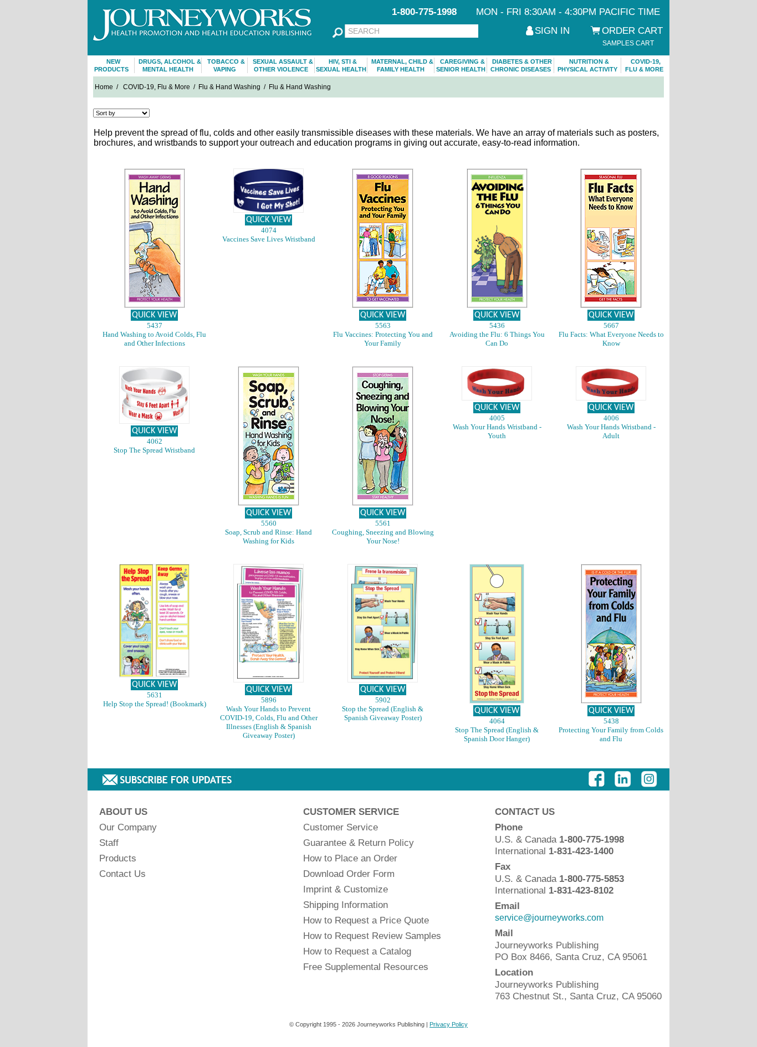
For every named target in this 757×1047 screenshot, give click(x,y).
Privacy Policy (448, 1024)
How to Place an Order (350, 858)
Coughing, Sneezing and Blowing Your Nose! (383, 536)
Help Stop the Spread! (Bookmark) (154, 704)
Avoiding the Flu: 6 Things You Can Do (497, 338)
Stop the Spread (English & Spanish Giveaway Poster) (382, 713)
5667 (611, 325)
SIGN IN (552, 30)
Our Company (128, 827)
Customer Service (340, 827)
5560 (269, 523)
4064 (497, 721)
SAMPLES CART (628, 43)
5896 (269, 700)
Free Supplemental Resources (365, 967)
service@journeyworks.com (549, 917)
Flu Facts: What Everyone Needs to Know (611, 338)
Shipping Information (345, 905)
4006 (611, 418)
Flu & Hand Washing (229, 87)
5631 (154, 695)
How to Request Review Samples (372, 936)
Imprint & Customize (345, 889)
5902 (383, 700)
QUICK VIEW (154, 315)
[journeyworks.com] (204, 45)
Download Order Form (349, 874)
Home (104, 87)
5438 (611, 721)
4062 (154, 441)
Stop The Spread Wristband (154, 450)
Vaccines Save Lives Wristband (268, 239)
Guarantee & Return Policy (358, 843)
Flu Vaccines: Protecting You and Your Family (383, 338)
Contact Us (122, 874)
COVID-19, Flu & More (156, 87)
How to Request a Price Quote (366, 920)
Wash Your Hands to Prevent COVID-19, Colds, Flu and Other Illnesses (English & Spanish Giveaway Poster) (269, 722)
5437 (154, 325)
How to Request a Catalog (357, 951)
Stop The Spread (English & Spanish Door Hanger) (497, 734)
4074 (269, 230)
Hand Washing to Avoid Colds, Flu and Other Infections (154, 338)
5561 (383, 523)
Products (117, 858)
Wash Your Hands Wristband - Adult (611, 431)
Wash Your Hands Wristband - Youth (497, 431)
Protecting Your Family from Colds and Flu (611, 734)
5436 (497, 325)
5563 (383, 325)
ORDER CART (632, 30)
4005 (497, 418)
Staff (109, 843)
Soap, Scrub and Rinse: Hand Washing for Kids (268, 536)
